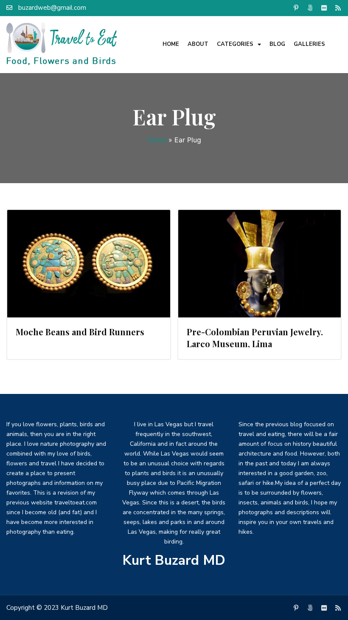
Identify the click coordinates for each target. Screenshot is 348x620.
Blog (277, 44)
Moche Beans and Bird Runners (80, 331)
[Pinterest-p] (296, 7)
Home (171, 44)
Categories (235, 44)
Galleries (309, 44)
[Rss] (338, 7)
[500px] (310, 7)
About (198, 44)
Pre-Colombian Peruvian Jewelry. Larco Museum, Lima (255, 337)
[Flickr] (324, 7)
